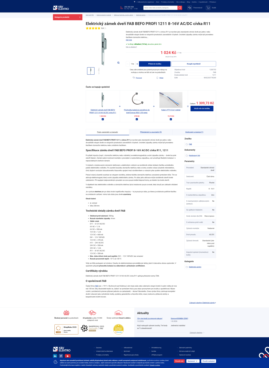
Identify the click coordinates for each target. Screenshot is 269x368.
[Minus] (127, 64)
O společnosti (203, 2)
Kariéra (194, 2)
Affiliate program (156, 355)
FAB (96, 286)
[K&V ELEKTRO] (61, 7)
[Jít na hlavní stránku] (134, 2)
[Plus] (137, 64)
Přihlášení (212, 2)
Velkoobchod (128, 347)
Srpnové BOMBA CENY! (179, 319)
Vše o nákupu (180, 2)
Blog (188, 2)
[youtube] (68, 356)
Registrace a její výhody (131, 355)
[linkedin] (55, 356)
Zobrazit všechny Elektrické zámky (202, 303)
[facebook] (61, 356)
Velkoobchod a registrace (145, 2)
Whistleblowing (156, 347)
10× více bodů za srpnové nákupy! (149, 319)
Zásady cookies (155, 365)
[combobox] (160, 8)
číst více (129, 40)
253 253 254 (129, 7)
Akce (157, 2)
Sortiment (127, 351)
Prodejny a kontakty (167, 2)
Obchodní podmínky (185, 347)
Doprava (99, 347)
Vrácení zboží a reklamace (104, 351)
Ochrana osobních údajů (187, 351)
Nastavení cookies (185, 355)
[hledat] (179, 8)
